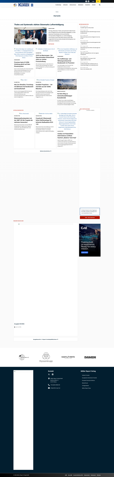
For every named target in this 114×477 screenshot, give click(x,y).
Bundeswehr (17, 59)
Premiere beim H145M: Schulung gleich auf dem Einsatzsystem (22, 64)
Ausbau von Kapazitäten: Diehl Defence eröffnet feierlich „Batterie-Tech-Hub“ (67, 136)
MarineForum (85, 383)
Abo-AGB (70, 475)
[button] (100, 5)
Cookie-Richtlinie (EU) (78, 475)
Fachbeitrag (38, 53)
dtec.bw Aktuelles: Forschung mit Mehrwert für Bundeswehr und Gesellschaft (23, 86)
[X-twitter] (86, 1)
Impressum (93, 475)
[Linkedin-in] (88, 1)
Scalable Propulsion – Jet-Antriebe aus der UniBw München (44, 86)
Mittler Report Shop (86, 388)
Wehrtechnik (51, 28)
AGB (66, 475)
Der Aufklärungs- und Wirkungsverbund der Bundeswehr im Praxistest (66, 61)
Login (93, 1)
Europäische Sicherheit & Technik (89, 377)
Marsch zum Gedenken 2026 (86, 69)
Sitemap (99, 475)
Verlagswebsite (85, 385)
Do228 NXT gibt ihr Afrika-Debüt (87, 27)
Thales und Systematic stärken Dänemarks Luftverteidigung (39, 24)
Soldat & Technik (85, 375)
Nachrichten (17, 115)
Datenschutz (87, 475)
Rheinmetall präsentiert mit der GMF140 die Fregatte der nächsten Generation (23, 120)
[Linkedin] (52, 374)
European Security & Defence (88, 380)
